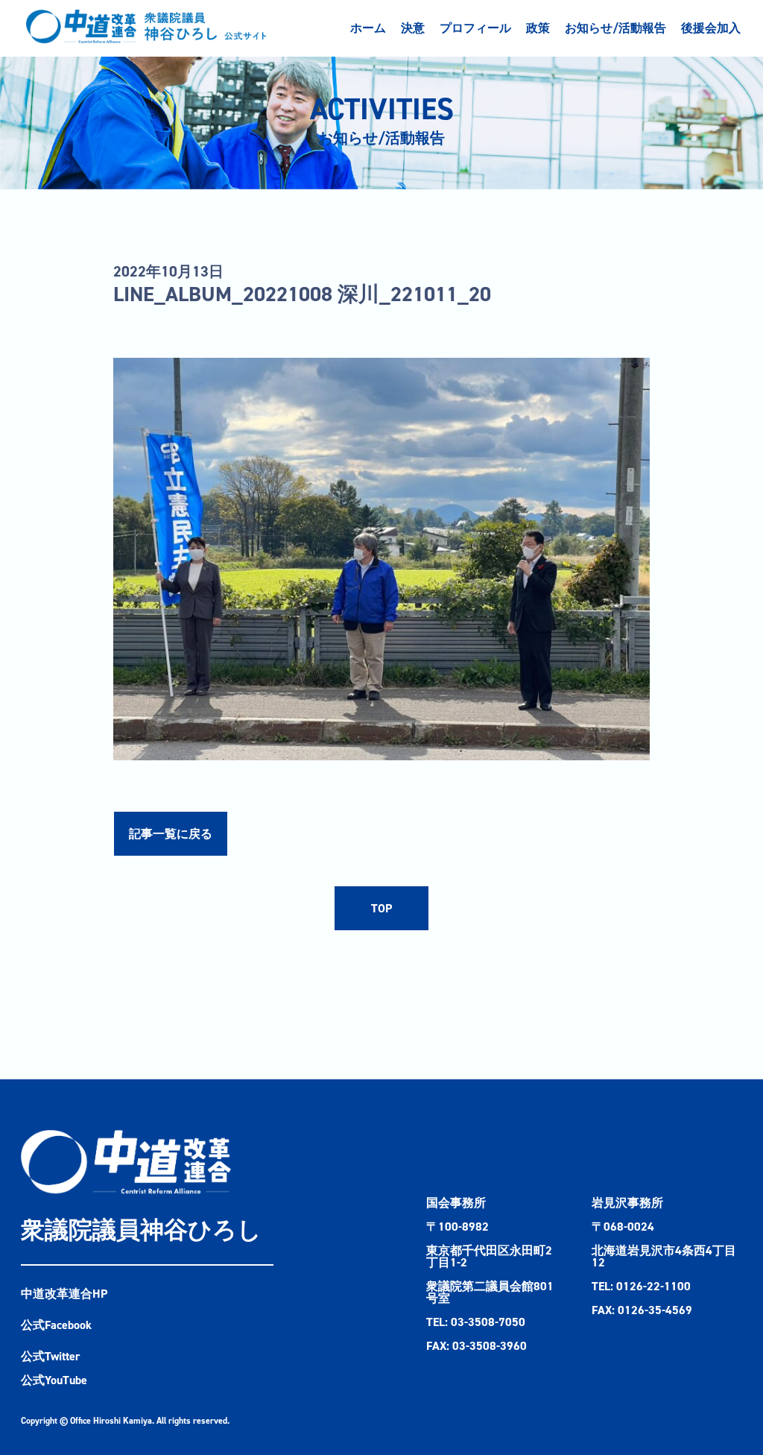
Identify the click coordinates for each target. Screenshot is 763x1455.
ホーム (368, 28)
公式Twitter (50, 1356)
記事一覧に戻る (170, 834)
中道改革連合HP (64, 1293)
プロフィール (475, 28)
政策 (538, 28)
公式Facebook (56, 1325)
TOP (381, 908)
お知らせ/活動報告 (615, 28)
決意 (413, 28)
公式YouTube (54, 1380)
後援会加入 (711, 28)
